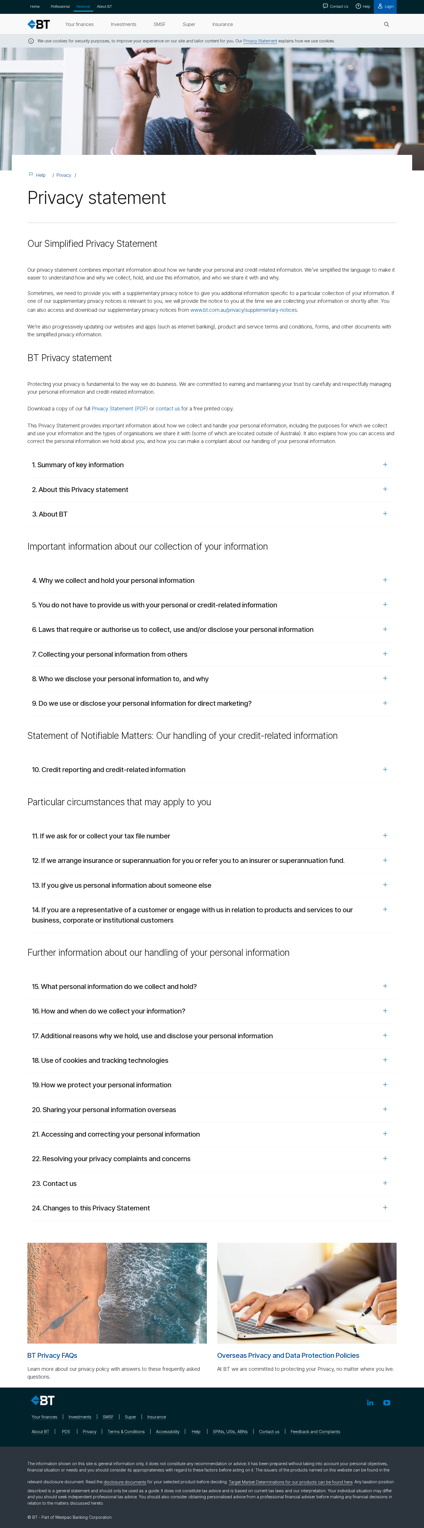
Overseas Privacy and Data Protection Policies (288, 1355)
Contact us (269, 1431)
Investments (80, 1416)
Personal (83, 6)
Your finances (44, 1416)
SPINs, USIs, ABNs (230, 1431)
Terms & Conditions (126, 1431)
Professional (60, 6)
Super (130, 1416)
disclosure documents (125, 1482)
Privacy (64, 175)
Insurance (156, 1416)
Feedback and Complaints (315, 1431)
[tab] (212, 465)
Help (366, 6)
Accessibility (167, 1431)
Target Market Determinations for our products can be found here (290, 1482)
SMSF (108, 1416)
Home (35, 6)
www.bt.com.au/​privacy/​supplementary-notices (243, 310)
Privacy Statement (260, 40)
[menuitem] (79, 24)
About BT (104, 6)
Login (389, 6)
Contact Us (338, 6)
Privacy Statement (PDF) (120, 409)
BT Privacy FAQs (52, 1355)
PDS (66, 1431)
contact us (168, 409)
